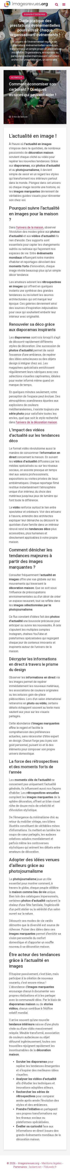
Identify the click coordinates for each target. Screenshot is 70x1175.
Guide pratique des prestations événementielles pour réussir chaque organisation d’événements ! (35, 28)
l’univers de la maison (29, 227)
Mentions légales (52, 1163)
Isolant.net (35, 1167)
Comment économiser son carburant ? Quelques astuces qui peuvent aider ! (32, 89)
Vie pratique (16, 78)
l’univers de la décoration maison (36, 422)
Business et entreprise (34, 14)
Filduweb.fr (50, 1167)
